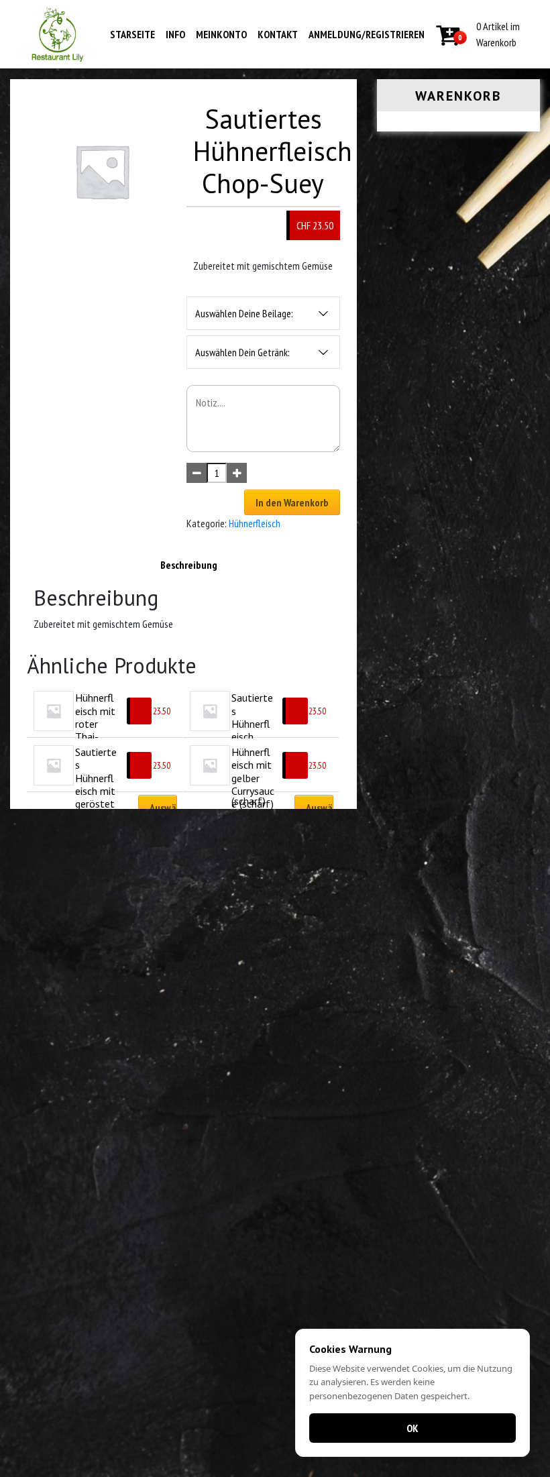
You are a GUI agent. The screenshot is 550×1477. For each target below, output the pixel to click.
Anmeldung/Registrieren (367, 34)
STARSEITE (132, 34)
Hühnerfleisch (254, 523)
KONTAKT (278, 34)
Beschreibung (188, 564)
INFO (175, 34)
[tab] (189, 564)
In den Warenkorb (292, 502)
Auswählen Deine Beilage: (244, 313)
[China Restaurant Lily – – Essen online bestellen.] (57, 34)
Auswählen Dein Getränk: (242, 352)
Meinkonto (221, 34)
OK (412, 1428)
